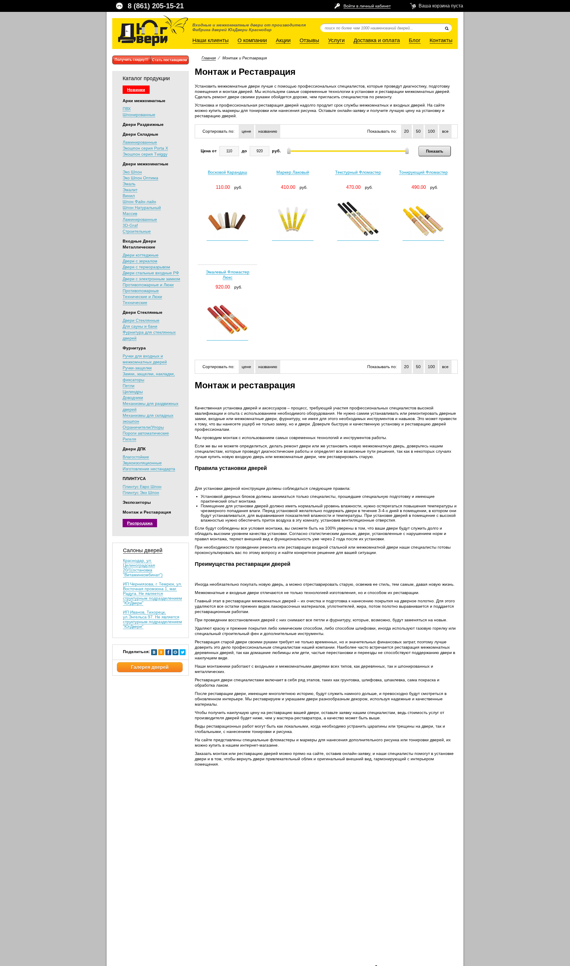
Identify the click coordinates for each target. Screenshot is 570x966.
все (445, 131)
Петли (128, 385)
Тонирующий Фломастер (423, 172)
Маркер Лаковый (292, 172)
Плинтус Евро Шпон (142, 486)
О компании (252, 40)
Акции (283, 40)
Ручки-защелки (137, 367)
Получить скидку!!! (131, 60)
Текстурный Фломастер (358, 172)
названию (267, 131)
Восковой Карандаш (227, 172)
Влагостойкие (136, 457)
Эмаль (129, 183)
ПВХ (127, 108)
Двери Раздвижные (143, 124)
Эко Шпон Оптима (140, 177)
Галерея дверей (150, 667)
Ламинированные (140, 142)
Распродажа (140, 523)
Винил (129, 195)
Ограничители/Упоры (143, 427)
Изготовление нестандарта (149, 468)
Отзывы (309, 40)
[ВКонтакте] (154, 653)
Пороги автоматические (146, 433)
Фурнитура (134, 348)
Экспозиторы (137, 502)
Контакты (441, 40)
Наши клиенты (210, 40)
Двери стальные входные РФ (151, 272)
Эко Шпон (132, 172)
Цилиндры (133, 391)
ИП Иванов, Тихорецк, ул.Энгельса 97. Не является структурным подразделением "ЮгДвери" (152, 619)
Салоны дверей (142, 550)
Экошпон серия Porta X (145, 148)
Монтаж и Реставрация (147, 512)
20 (406, 131)
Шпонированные (139, 114)
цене (246, 131)
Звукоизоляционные (142, 462)
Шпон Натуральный (142, 207)
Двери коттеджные (141, 255)
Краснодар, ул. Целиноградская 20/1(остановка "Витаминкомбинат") (143, 567)
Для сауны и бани (140, 326)
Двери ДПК (134, 448)
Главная (209, 58)
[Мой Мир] (175, 653)
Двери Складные (140, 134)
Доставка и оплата (377, 40)
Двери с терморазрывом (146, 267)
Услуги (336, 40)
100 (431, 131)
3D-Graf (130, 225)
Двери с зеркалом (140, 261)
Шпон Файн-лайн (139, 201)
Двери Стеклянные (142, 312)
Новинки (136, 89)
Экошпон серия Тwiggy (145, 154)
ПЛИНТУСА (134, 478)
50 (418, 131)
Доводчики (133, 397)
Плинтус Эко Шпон (141, 492)
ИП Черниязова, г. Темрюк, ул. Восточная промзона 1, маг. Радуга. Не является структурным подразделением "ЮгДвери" (152, 593)
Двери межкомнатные (145, 163)
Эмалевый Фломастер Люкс (227, 275)
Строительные (137, 231)
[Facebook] (168, 653)
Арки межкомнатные (144, 100)
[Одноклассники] (161, 653)
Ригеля (129, 439)
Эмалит (130, 189)
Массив (130, 213)
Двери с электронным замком (151, 278)
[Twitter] (183, 653)
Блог (415, 40)
